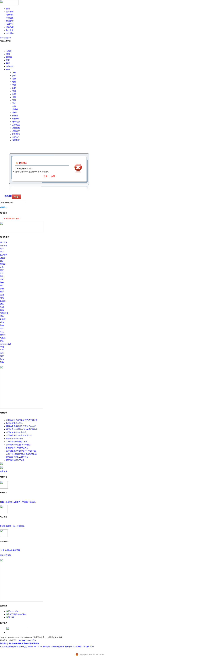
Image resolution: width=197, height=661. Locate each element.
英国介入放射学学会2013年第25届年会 (22, 429)
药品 (2, 362)
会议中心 (10, 24)
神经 (8, 63)
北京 (2, 273)
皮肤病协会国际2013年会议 (17, 457)
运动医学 (16, 137)
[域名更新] (21, 232)
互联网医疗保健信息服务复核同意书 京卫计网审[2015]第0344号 (68, 646)
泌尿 (14, 88)
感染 (14, 79)
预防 (2, 292)
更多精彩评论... (6, 555)
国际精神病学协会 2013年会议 (18, 445)
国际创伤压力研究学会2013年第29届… (22, 451)
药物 (2, 325)
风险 (2, 276)
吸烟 (2, 322)
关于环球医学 (5, 38)
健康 (2, 304)
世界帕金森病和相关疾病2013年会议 (21, 426)
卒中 (2, 350)
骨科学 (15, 112)
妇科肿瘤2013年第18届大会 (17, 448)
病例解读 (10, 21)
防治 (2, 359)
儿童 (2, 267)
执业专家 (10, 30)
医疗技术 (16, 134)
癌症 (2, 270)
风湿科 (15, 109)
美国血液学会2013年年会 (16, 432)
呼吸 (8, 60)
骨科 (14, 82)
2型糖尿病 (4, 313)
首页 (8, 9)
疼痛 (14, 94)
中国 (2, 347)
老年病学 (16, 122)
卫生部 (3, 258)
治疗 (2, 249)
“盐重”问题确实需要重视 (10, 550)
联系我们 (3, 207)
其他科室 (16, 128)
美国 (2, 295)
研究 (2, 298)
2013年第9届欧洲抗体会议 (16, 442)
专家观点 (10, 18)
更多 (8, 69)
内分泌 (15, 115)
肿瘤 (8, 54)
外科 (14, 97)
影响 (2, 310)
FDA (2, 252)
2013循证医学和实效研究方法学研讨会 (22, 420)
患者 (2, 261)
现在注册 (8, 196)
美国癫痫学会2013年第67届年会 (19, 435)
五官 (14, 100)
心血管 (9, 51)
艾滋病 (3, 301)
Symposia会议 (5, 344)
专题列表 (16, 140)
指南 (2, 282)
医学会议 (3, 245)
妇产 (14, 76)
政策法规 (10, 66)
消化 (14, 103)
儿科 (14, 72)
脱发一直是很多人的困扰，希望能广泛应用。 (18, 502)
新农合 (3, 335)
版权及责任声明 (24, 643)
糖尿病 (9, 57)
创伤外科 (16, 119)
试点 (2, 331)
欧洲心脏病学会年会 (14, 423)
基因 (2, 307)
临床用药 (10, 15)
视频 (14, 91)
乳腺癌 (3, 319)
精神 (14, 85)
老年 (2, 328)
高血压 (3, 338)
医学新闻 (10, 12)
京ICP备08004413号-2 (27, 640)
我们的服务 (13, 643)
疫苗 (2, 285)
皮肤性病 (16, 125)
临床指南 (10, 27)
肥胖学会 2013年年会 (14, 438)
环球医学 (3, 242)
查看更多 (3, 471)
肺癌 (2, 341)
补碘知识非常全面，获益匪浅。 (13, 526)
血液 (14, 106)
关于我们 (3, 643)
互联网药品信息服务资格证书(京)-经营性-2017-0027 (21, 646)
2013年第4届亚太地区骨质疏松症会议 (21, 454)
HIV (1, 279)
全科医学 (16, 131)
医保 (2, 353)
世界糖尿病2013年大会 (15, 460)
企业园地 (10, 33)
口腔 (2, 356)
